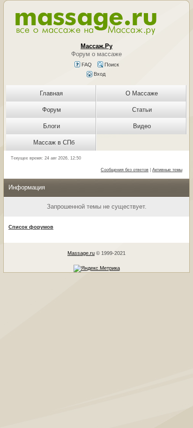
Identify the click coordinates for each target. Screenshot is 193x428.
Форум (51, 109)
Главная (51, 93)
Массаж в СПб (53, 142)
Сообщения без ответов (124, 169)
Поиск (111, 64)
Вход (98, 74)
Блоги (51, 126)
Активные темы (167, 169)
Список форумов (30, 227)
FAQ (86, 64)
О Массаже (142, 93)
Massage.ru (81, 253)
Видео (142, 126)
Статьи (142, 109)
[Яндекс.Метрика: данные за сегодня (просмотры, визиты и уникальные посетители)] (97, 268)
